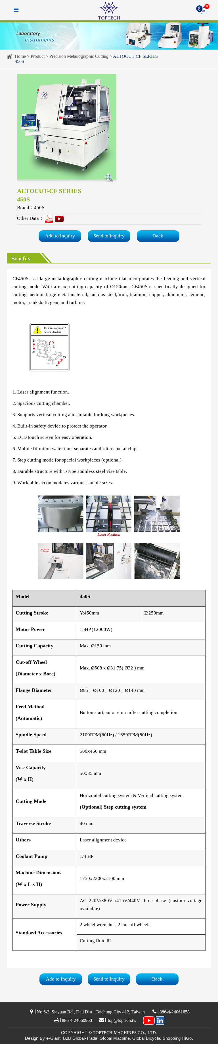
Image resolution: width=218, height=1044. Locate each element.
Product (38, 56)
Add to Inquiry (60, 236)
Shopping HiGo (177, 1038)
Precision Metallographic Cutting (78, 56)
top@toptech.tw (122, 1020)
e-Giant (53, 1038)
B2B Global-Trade (80, 1038)
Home (20, 56)
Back (158, 236)
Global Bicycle (146, 1038)
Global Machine (115, 1038)
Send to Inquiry (109, 236)
